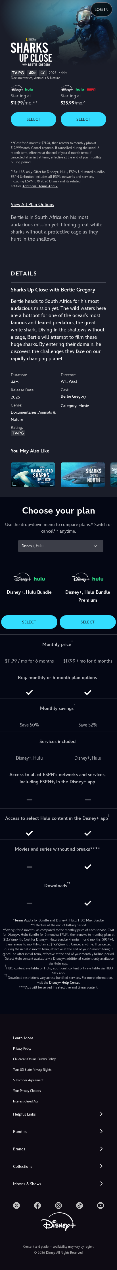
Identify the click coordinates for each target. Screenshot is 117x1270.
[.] (16, 1205)
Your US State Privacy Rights (32, 1070)
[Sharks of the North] (83, 474)
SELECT (34, 119)
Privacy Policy (22, 1048)
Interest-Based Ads (25, 1101)
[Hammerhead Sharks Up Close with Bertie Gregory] (33, 474)
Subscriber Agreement (28, 1080)
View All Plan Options (32, 204)
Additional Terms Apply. (40, 186)
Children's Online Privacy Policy (34, 1059)
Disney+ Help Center (64, 983)
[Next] (107, 474)
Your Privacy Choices (27, 1091)
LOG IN (101, 9)
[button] (58, 1114)
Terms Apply (23, 920)
